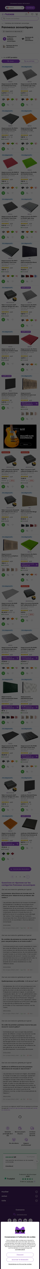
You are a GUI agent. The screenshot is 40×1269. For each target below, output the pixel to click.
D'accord (20, 1255)
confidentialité (20, 1250)
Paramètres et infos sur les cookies (20, 1264)
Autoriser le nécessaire (20, 1259)
